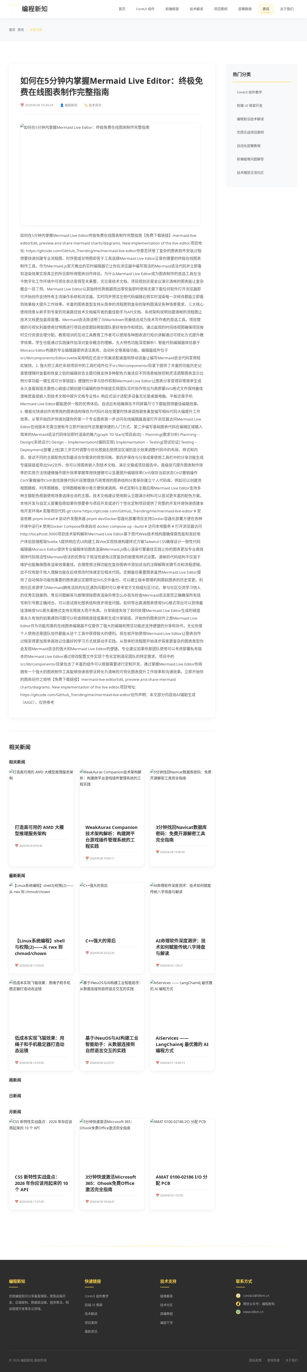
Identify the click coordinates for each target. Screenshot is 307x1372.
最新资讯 (91, 1331)
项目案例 (220, 9)
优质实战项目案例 (250, 132)
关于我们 (287, 9)
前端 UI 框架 (93, 1305)
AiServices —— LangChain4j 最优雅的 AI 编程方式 (182, 1044)
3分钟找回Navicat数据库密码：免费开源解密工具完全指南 (181, 833)
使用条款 (273, 1360)
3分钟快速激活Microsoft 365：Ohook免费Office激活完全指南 (110, 1183)
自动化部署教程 (248, 145)
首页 (122, 9)
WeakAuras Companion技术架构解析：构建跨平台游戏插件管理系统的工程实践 (111, 836)
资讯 (266, 9)
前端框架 (172, 9)
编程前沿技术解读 (250, 119)
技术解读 (196, 9)
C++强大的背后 (100, 941)
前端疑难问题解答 (250, 159)
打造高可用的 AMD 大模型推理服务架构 (39, 830)
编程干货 (166, 1322)
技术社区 (166, 1305)
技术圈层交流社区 (250, 172)
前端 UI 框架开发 (250, 105)
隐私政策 (255, 1360)
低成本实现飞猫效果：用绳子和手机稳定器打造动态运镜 (39, 1044)
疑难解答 (166, 1296)
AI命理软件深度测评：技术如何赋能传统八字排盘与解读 (181, 947)
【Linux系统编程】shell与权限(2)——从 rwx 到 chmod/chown (40, 947)
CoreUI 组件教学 (249, 92)
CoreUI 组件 (145, 9)
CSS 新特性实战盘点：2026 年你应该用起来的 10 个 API (41, 1183)
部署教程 (245, 9)
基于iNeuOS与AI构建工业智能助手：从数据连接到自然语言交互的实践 (111, 1044)
